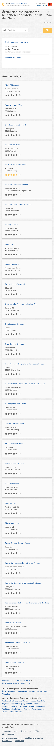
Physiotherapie (38, 709)
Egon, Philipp (10, 244)
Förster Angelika (12, 264)
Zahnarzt (17, 712)
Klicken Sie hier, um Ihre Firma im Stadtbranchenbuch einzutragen (18, 49)
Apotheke (6, 701)
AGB (37, 731)
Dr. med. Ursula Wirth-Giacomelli (18, 204)
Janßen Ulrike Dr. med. (14, 424)
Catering (25, 701)
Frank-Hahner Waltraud (15, 284)
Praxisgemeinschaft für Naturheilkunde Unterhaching (27, 603)
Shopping (6, 694)
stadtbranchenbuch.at (34, 738)
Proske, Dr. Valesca (13, 623)
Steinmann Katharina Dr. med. (17, 643)
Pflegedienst (39, 706)
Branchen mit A (23, 680)
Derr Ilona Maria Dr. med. (15, 125)
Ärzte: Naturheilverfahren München (16, 683)
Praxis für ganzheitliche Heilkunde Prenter (22, 563)
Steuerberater (8, 712)
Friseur (33, 701)
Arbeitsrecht (18, 709)
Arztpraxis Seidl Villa (13, 105)
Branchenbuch (8, 680)
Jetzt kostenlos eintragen (16, 42)
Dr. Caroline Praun (12, 145)
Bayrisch (5, 704)
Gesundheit (11, 691)
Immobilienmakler (33, 704)
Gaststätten (41, 701)
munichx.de (7, 741)
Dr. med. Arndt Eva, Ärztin (15, 165)
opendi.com (19, 741)
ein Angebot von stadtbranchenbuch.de (18, 5)
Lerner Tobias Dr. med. (14, 463)
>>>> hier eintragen (13, 57)
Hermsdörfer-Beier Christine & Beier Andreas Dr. (25, 384)
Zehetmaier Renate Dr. (14, 663)
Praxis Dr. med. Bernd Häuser (17, 543)
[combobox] (3, 30)
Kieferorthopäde (8, 706)
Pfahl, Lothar (10, 503)
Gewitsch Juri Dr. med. (14, 324)
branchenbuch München (16, 4)
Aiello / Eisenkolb (12, 85)
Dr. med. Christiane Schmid (16, 185)
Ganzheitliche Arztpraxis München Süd (21, 304)
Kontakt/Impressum (10, 731)
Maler (25, 706)
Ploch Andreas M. (12, 523)
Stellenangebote (8, 734)
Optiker (31, 706)
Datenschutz (26, 731)
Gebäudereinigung (17, 704)
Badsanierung (16, 701)
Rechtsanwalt (7, 709)
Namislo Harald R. (12, 483)
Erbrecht (27, 709)
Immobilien (32, 691)
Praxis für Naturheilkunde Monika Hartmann (23, 583)
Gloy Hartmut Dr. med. (14, 344)
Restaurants (42, 691)
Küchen (19, 706)
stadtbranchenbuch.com (12, 738)
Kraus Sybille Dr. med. (14, 443)
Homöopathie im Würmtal (15, 404)
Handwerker (22, 691)
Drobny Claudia (11, 224)
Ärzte (4, 691)
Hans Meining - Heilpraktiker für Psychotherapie (25, 364)
